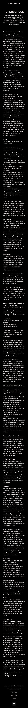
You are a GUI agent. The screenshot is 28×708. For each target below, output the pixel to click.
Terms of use (14, 695)
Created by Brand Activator (14, 689)
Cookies (14, 698)
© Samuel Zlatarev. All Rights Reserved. (14, 686)
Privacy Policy (14, 692)
